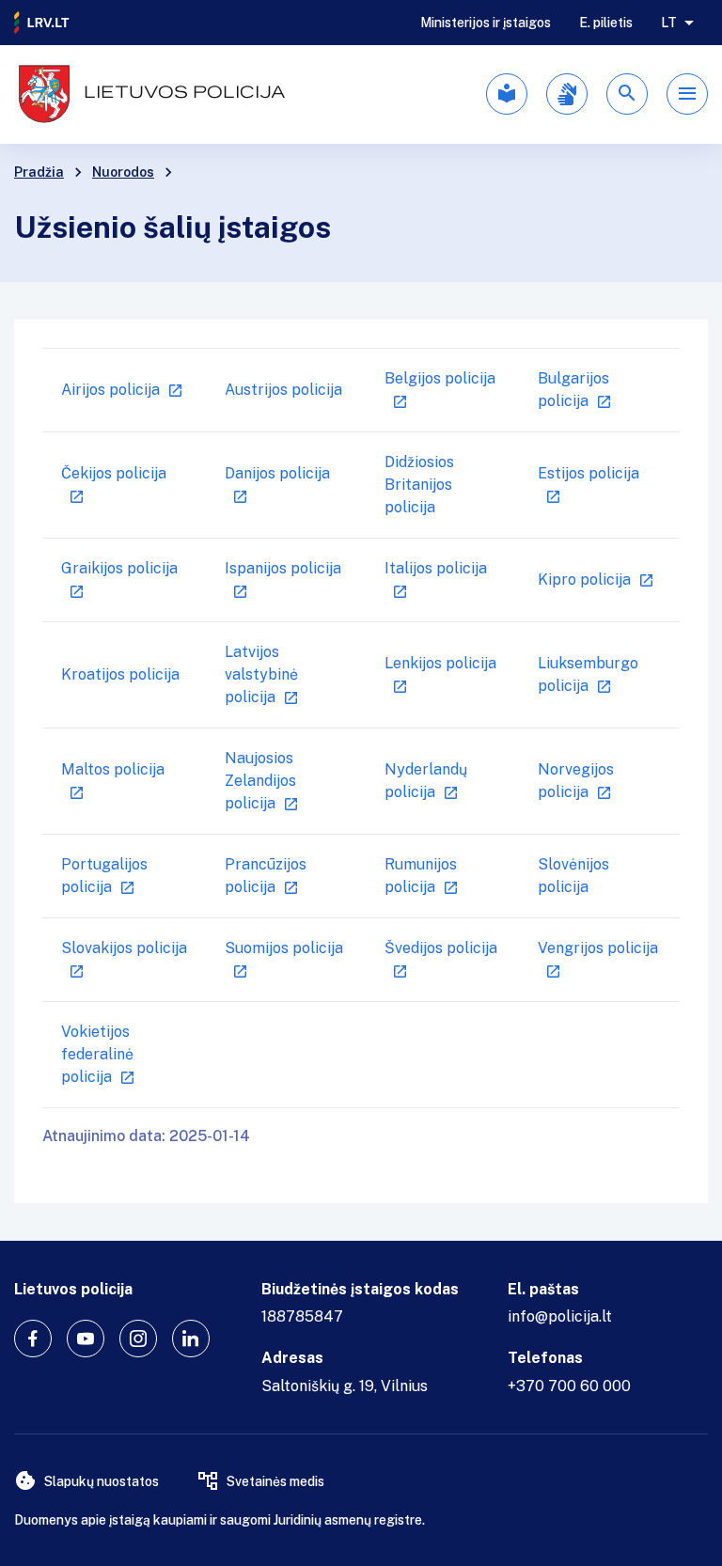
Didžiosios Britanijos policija (419, 484)
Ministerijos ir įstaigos (485, 22)
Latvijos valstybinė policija (261, 674)
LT (669, 22)
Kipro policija (584, 579)
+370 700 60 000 (569, 1386)
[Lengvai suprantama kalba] (506, 94)
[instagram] (138, 1338)
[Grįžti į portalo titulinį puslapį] (42, 22)
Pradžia (39, 172)
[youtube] (85, 1338)
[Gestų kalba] (567, 94)
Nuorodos (123, 172)
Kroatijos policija (120, 674)
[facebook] (33, 1338)
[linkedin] (191, 1338)
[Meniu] (687, 94)
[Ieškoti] (627, 94)
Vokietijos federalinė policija (97, 1054)
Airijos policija (110, 390)
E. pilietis (606, 22)
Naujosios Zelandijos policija (260, 780)
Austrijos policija (283, 390)
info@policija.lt (560, 1316)
